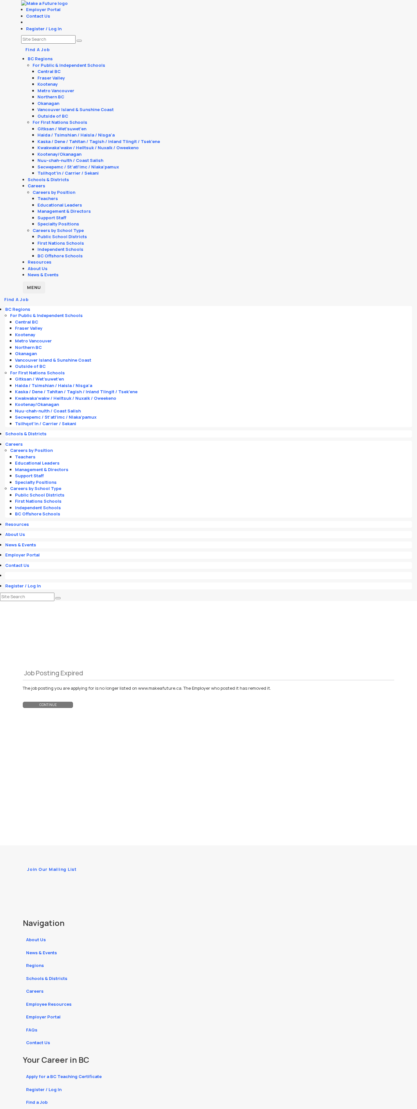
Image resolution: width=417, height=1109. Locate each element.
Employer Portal (43, 9)
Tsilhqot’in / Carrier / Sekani (68, 173)
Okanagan (48, 103)
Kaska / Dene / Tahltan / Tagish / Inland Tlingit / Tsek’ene (98, 141)
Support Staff (51, 218)
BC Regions (40, 59)
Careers (36, 186)
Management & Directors (64, 211)
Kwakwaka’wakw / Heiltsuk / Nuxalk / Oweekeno (88, 148)
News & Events (43, 275)
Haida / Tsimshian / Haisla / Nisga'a (76, 135)
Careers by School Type (58, 230)
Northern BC (50, 97)
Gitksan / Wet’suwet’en (61, 129)
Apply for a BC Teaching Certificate (64, 1076)
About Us (38, 268)
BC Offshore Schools (60, 256)
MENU (34, 287)
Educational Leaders (59, 205)
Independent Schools (60, 249)
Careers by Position (54, 192)
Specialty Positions (58, 224)
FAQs (31, 1030)
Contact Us (38, 16)
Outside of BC (52, 116)
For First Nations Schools (60, 122)
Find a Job (37, 1102)
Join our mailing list (52, 869)
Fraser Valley (51, 78)
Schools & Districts (48, 179)
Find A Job (37, 49)
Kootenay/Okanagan (59, 154)
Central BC (49, 71)
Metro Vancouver (55, 91)
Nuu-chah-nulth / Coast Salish (70, 160)
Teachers (47, 198)
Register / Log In (44, 29)
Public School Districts (62, 236)
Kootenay (47, 84)
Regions (35, 965)
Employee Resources (49, 1004)
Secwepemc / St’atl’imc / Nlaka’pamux (78, 167)
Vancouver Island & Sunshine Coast (75, 109)
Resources (39, 262)
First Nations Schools (60, 243)
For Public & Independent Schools (69, 65)
